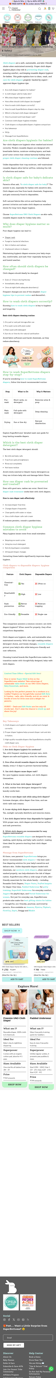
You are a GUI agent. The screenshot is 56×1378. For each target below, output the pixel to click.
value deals (20, 684)
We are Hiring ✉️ (36, 1363)
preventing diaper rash (37, 70)
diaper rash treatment (13, 492)
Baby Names (8, 1360)
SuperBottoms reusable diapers (17, 837)
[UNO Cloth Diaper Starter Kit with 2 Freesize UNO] (17, 950)
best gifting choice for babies (37, 900)
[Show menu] (3, 8)
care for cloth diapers (13, 80)
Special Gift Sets (33, 673)
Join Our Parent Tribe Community (12, 1370)
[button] (50, 1000)
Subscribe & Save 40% (13, 1366)
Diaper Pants (30, 883)
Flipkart (46, 907)
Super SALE (22, 679)
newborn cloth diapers (26, 870)
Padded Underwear (30, 887)
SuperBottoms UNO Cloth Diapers (25, 214)
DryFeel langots (45, 883)
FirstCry (7, 911)
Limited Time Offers (13, 673)
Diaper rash (10, 237)
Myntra (38, 907)
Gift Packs (27, 706)
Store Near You (35, 1360)
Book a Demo (35, 1357)
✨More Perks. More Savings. (28, 2)
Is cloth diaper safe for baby (34, 184)
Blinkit (32, 911)
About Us (7, 1357)
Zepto (14, 911)
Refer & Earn (9, 1363)
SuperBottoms (30, 856)
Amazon (30, 907)
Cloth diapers (9, 63)
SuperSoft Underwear (22, 890)
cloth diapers (29, 860)
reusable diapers (45, 644)
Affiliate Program (11, 1375)
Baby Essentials (11, 686)
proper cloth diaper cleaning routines (20, 158)
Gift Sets (46, 694)
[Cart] (53, 8)
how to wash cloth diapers (23, 306)
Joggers (6, 894)
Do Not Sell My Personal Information (39, 1373)
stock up (42, 709)
